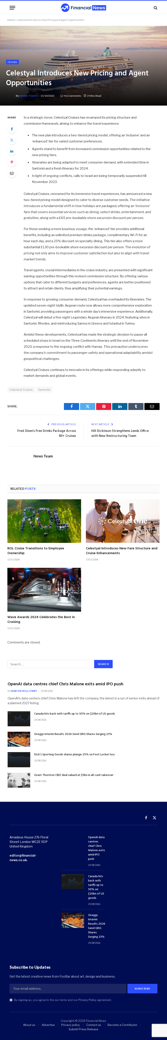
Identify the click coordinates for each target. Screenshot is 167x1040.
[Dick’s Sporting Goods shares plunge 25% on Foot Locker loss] (19, 759)
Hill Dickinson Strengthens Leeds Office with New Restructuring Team (120, 433)
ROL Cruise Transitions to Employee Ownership (35, 551)
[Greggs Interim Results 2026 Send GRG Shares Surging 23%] (19, 739)
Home (11, 19)
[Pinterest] (11, 162)
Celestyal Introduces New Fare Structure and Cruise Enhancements (121, 551)
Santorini (44, 389)
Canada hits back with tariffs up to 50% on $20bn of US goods (74, 714)
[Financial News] (83, 8)
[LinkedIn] (11, 151)
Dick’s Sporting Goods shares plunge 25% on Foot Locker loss (74, 755)
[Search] (155, 8)
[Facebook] (11, 129)
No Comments (72, 95)
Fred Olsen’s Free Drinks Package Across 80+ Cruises (46, 433)
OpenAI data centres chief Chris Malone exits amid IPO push (65, 684)
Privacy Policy (87, 1000)
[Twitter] (11, 140)
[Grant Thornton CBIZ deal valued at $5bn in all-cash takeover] (19, 780)
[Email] (11, 173)
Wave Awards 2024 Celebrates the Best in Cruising (41, 620)
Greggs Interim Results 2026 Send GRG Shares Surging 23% (73, 734)
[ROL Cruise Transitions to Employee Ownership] (44, 521)
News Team (28, 95)
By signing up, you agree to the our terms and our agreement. (62, 1000)
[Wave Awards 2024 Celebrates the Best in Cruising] (44, 590)
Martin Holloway (24, 690)
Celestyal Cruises (21, 389)
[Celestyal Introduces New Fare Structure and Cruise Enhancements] (123, 521)
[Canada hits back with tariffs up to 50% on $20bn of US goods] (19, 718)
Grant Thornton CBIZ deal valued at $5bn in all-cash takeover (74, 775)
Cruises (12, 62)
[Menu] (12, 8)
